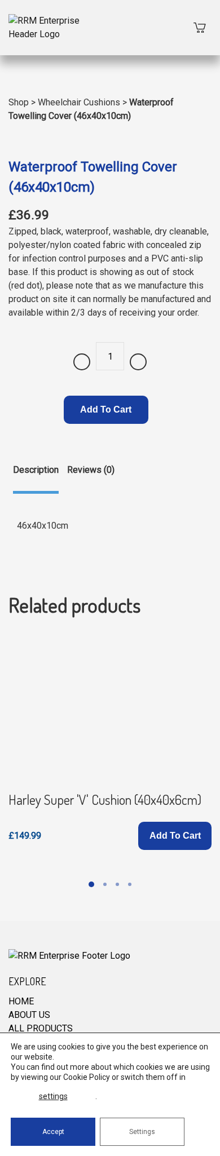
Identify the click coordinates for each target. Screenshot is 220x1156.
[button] (175, 836)
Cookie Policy (86, 1077)
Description (36, 469)
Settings (142, 1132)
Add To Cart (105, 409)
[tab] (36, 478)
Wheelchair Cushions (79, 102)
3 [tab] (117, 884)
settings (53, 1096)
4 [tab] (129, 884)
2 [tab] (105, 884)
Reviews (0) (91, 469)
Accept (53, 1132)
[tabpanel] (110, 742)
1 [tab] (91, 884)
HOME (21, 1001)
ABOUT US (29, 1014)
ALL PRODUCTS (40, 1028)
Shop (18, 102)
